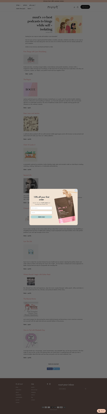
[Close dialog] (76, 190)
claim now (41, 217)
